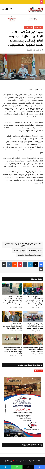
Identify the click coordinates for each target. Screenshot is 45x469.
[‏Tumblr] (25, 264)
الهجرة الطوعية (35, 250)
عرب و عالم (28, 27)
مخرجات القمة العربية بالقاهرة (29, 255)
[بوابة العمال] (35, 9)
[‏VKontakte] (9, 264)
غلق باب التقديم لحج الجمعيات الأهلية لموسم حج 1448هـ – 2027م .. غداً (12, 326)
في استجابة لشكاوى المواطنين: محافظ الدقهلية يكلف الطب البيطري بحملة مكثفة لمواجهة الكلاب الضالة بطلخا (12, 300)
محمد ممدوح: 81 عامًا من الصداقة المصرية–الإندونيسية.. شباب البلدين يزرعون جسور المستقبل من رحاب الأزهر (34, 300)
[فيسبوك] (41, 264)
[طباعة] (41, 269)
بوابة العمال (8, 460)
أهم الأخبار (38, 27)
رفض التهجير (19, 250)
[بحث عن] (11, 10)
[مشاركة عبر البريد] (4, 264)
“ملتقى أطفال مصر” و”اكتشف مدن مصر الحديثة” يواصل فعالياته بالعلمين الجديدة (33, 326)
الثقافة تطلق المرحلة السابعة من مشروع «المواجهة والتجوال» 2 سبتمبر (33, 349)
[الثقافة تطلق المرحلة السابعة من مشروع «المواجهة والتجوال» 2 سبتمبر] (33, 339)
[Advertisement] (22, 215)
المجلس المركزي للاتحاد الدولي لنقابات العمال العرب (22, 244)
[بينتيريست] (20, 264)
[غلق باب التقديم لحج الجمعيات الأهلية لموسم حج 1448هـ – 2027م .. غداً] (12, 316)
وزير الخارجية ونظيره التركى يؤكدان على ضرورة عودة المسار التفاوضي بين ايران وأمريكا (13, 350)
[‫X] (35, 264)
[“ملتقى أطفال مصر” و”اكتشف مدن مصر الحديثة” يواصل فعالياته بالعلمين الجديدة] (33, 316)
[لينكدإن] (30, 264)
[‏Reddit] (14, 264)
